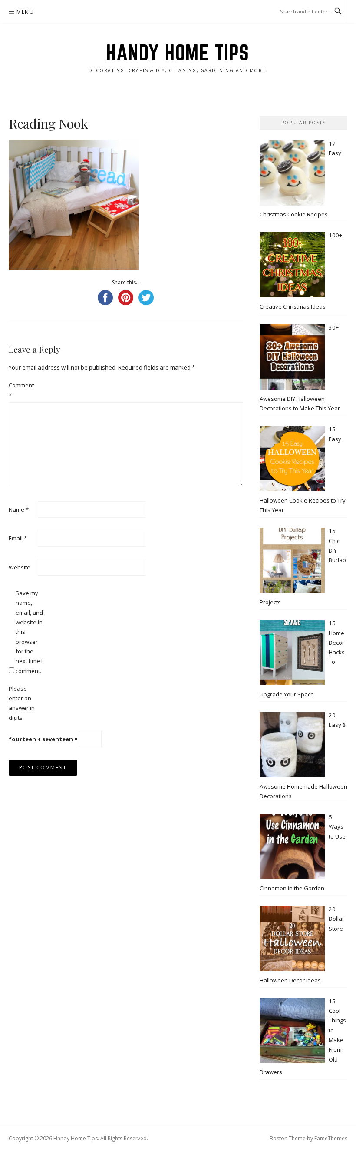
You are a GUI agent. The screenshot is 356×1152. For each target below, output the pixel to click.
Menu (25, 12)
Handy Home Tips (178, 52)
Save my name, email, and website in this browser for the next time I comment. (29, 632)
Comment (21, 390)
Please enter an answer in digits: (22, 703)
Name (19, 509)
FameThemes (330, 1138)
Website (19, 567)
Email (18, 538)
